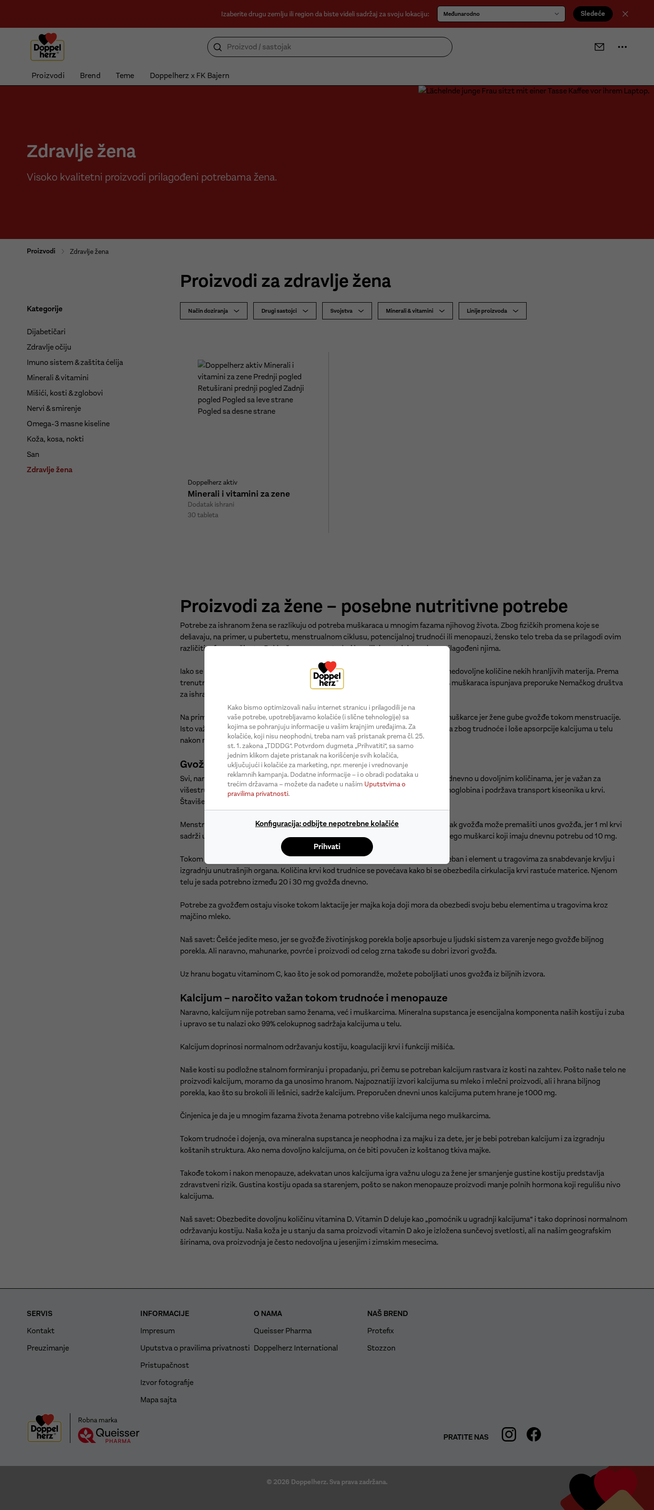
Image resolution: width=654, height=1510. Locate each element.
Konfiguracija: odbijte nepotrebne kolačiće (327, 823)
